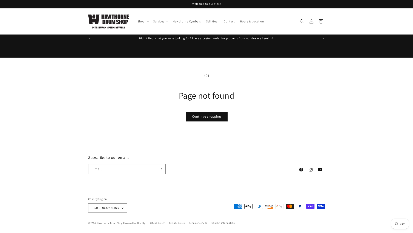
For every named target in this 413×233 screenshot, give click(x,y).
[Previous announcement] (89, 39)
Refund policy (157, 222)
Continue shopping (206, 116)
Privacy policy (177, 222)
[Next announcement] (323, 39)
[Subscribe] (160, 169)
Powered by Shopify (134, 223)
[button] (143, 21)
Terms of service (198, 222)
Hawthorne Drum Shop (110, 223)
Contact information (223, 222)
